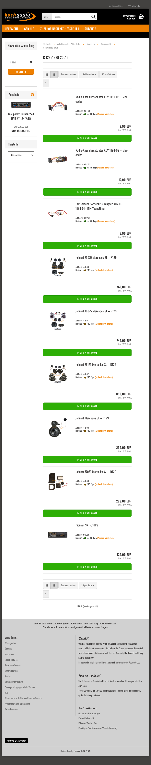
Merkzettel (135, 5)
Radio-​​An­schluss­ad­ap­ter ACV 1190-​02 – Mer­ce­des (102, 99)
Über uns (8, 648)
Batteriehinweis (11, 709)
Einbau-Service (11, 659)
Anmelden (21, 71)
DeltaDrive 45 (86, 718)
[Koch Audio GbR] (20, 17)
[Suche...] (93, 16)
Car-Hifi (29, 28)
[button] (47, 74)
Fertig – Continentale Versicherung (97, 728)
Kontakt (8, 676)
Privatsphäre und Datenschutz (17, 703)
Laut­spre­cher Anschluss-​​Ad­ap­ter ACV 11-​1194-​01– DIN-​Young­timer (99, 206)
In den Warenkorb (87, 138)
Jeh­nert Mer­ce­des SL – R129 (92, 418)
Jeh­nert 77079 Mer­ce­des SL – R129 (96, 471)
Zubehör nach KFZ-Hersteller (59, 28)
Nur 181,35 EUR (20, 129)
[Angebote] (32, 94)
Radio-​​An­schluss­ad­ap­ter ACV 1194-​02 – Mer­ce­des (102, 152)
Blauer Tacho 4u (87, 723)
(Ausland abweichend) (106, 113)
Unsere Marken (11, 670)
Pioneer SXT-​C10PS (87, 525)
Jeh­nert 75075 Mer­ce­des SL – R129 (96, 257)
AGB (6, 692)
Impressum (9, 654)
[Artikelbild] (21, 105)
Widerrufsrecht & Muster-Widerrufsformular (23, 698)
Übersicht (11, 28)
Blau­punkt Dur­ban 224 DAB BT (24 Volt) (21, 116)
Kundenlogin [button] (116, 5)
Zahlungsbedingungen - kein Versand (20, 687)
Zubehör (90, 28)
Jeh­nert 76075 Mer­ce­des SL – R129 (96, 311)
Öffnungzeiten (10, 643)
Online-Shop (66, 751)
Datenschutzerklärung (14, 681)
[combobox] (68, 74)
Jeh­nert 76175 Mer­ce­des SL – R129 (96, 364)
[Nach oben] (140, 759)
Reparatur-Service (12, 665)
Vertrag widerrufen (16, 740)
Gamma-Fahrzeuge (89, 713)
